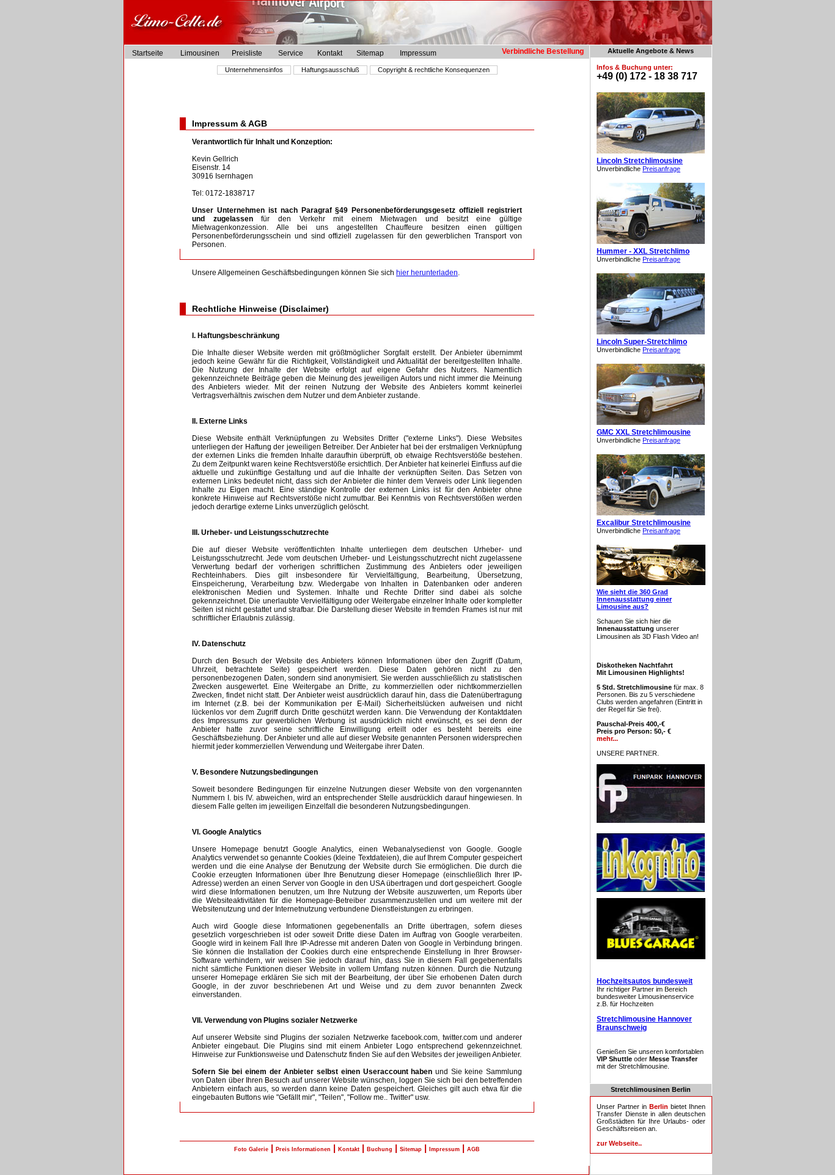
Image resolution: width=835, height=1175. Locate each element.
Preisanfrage (661, 168)
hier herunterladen (427, 272)
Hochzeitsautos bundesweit (645, 981)
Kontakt (329, 53)
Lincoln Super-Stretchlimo (642, 341)
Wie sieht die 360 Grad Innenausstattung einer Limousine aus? (634, 599)
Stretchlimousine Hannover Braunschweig (644, 1023)
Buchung (379, 1149)
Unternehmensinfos (254, 69)
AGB (473, 1149)
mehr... (607, 738)
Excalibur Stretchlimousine (644, 522)
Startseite (147, 53)
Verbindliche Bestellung (545, 51)
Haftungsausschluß (330, 69)
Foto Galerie (251, 1149)
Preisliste (247, 53)
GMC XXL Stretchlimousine (644, 432)
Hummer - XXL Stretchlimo (643, 251)
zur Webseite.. (619, 1143)
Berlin (658, 1106)
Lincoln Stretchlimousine (640, 161)
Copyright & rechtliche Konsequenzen (434, 69)
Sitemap (370, 53)
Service (290, 53)
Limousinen (199, 53)
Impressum (418, 53)
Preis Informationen (303, 1149)
